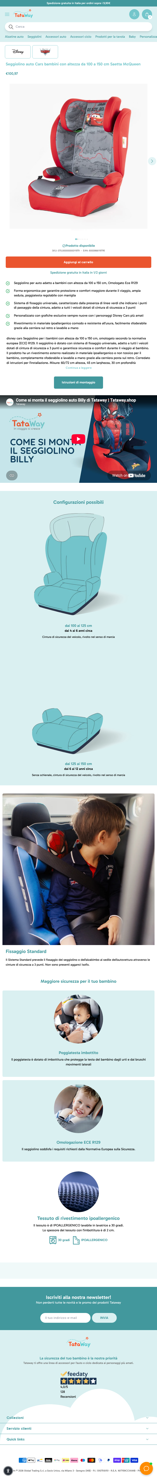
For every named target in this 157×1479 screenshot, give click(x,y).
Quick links (16, 1439)
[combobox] (82, 26)
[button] (7, 14)
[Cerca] (11, 27)
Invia (104, 1318)
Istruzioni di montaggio (78, 382)
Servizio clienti (19, 1428)
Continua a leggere (79, 368)
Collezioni (15, 1417)
